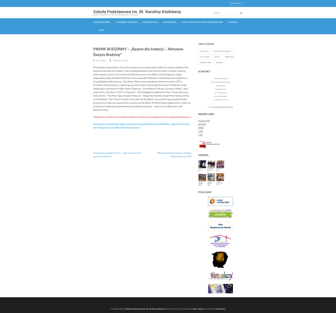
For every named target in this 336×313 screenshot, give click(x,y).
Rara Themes (198, 309)
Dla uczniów (169, 22)
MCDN (202, 124)
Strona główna (101, 22)
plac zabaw (204, 57)
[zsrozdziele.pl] (211, 161)
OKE (200, 131)
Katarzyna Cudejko (120, 60)
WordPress (220, 309)
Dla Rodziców (150, 22)
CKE (200, 134)
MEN (201, 127)
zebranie (219, 62)
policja (217, 57)
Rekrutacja (229, 57)
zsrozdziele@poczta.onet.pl (223, 107)
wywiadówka (205, 62)
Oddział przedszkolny (222, 51)
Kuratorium (204, 120)
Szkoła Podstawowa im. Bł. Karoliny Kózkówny (137, 11)
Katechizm (204, 51)
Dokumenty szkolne (126, 22)
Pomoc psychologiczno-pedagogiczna (202, 22)
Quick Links (235, 3)
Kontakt (233, 22)
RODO (101, 30)
